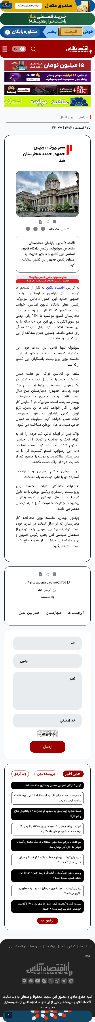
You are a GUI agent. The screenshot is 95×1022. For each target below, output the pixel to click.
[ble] (24, 981)
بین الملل (66, 117)
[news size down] (43, 229)
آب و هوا (36, 946)
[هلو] (47, 279)
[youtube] (37, 981)
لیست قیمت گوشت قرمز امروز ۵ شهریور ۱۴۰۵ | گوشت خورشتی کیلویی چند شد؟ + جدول (49, 906)
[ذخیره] (54, 221)
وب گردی (20, 773)
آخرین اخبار (73, 773)
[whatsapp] (57, 981)
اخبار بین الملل (29, 612)
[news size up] (28, 229)
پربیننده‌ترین (46, 773)
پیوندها (51, 946)
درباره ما (85, 946)
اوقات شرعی (17, 946)
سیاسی (83, 117)
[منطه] (47, 90)
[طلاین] (47, 77)
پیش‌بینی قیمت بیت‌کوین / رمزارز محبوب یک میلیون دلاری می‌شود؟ (50, 891)
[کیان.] (47, 32)
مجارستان (53, 612)
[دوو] (47, 65)
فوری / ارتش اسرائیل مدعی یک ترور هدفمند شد (53, 785)
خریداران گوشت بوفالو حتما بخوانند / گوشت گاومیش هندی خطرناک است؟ (50, 860)
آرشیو (49, 920)
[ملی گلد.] (47, 19)
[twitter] (51, 981)
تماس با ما (68, 946)
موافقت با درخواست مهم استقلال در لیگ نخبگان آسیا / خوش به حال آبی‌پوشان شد (49, 844)
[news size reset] (35, 229)
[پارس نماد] (47, 101)
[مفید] (47, 1016)
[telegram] (64, 981)
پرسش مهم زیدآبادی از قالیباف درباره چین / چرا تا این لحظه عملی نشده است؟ (50, 875)
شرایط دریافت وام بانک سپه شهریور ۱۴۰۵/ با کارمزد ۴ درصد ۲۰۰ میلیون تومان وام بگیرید (50, 829)
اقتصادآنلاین (55, 287)
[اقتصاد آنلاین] (79, 49)
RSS (88, 956)
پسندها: (45, 597)
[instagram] (44, 981)
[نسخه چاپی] (40, 221)
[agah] (47, 6)
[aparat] (71, 981)
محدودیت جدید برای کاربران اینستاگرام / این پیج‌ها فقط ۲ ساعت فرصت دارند (47, 798)
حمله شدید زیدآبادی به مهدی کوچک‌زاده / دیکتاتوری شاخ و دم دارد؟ (47, 813)
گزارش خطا (44, 590)
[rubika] (31, 981)
